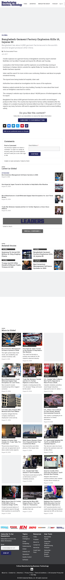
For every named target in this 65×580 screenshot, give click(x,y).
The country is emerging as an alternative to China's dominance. (53, 417)
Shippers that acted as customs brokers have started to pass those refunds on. (53, 478)
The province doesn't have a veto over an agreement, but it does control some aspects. (11, 448)
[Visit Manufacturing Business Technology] (60, 527)
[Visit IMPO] (32, 527)
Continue (34, 154)
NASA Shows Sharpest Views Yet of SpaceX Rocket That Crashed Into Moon (32, 442)
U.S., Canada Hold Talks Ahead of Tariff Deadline (31, 471)
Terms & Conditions (40, 573)
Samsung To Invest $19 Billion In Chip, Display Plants (11, 254)
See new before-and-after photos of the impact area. (31, 447)
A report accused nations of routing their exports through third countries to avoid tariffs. (11, 509)
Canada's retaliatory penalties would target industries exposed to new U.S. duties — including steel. (53, 387)
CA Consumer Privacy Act (55, 573)
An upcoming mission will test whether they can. (32, 508)
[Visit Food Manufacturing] (14, 527)
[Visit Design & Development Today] (4, 527)
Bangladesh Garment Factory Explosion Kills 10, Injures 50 (43, 254)
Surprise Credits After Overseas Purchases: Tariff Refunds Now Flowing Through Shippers (53, 472)
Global (5, 35)
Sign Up (6, 553)
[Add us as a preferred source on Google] (26, 125)
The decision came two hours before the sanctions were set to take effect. (53, 448)
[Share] (9, 125)
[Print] (4, 125)
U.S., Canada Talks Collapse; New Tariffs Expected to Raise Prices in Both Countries (53, 381)
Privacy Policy (29, 573)
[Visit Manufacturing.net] (51, 527)
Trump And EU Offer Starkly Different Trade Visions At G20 (11, 265)
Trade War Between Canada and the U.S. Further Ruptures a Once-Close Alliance (25, 207)
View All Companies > (32, 231)
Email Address (34, 145)
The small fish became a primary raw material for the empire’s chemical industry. (31, 356)
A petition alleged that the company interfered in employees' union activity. (9, 416)
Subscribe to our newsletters (32, 120)
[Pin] (22, 125)
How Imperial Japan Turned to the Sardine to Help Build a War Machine (25, 184)
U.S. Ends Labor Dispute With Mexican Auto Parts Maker (11, 410)
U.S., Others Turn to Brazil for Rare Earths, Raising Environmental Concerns (52, 411)
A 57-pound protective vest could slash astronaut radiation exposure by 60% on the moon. (53, 509)
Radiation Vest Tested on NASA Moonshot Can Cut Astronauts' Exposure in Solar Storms (52, 503)
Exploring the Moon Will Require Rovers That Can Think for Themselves (31, 503)
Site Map (33, 575)
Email (2, 544)
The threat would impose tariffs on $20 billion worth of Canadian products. (32, 477)
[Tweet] (17, 125)
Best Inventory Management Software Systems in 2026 (20, 175)
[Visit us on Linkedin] (32, 569)
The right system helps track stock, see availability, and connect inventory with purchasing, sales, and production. (10, 355)
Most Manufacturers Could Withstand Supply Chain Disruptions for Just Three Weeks (27, 196)
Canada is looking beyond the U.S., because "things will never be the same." (32, 387)
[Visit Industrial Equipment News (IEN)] (23, 527)
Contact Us (12, 573)
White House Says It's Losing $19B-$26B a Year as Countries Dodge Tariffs (11, 503)
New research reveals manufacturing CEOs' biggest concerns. (10, 387)
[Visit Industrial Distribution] (42, 527)
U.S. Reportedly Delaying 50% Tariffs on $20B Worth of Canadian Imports (53, 442)
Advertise (20, 573)
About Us (4, 573)
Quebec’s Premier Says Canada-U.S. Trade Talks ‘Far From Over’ (11, 442)
